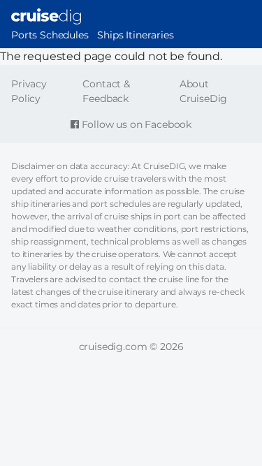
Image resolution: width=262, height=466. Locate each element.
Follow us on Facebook (135, 124)
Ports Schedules (50, 35)
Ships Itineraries (135, 35)
